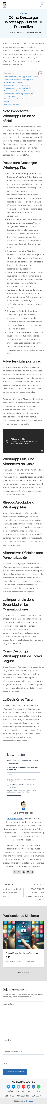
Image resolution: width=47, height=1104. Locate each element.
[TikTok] (18, 1087)
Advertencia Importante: (13, 82)
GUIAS (38, 1091)
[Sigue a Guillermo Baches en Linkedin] (28, 872)
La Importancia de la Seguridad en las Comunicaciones (18, 95)
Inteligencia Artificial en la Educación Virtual (12, 890)
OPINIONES (9, 1096)
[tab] (19, 972)
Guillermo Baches (15, 32)
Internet (23, 13)
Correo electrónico (13, 1051)
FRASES (30, 1091)
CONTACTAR (37, 1096)
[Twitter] (8, 1087)
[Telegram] (13, 1087)
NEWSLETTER (23, 1096)
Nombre (8, 1040)
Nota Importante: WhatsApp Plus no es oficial (21, 77)
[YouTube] (23, 1087)
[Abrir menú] (42, 5)
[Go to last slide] (6, 945)
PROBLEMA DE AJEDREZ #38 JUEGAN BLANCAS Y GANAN (35, 892)
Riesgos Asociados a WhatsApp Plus (17, 88)
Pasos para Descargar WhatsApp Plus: (18, 79)
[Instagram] (28, 1087)
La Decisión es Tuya (11, 104)
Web (6, 1063)
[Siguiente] (41, 945)
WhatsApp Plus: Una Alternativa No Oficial (19, 85)
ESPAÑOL (10, 1091)
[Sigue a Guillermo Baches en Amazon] (32, 872)
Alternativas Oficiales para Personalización (20, 91)
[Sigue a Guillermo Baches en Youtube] (23, 872)
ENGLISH (20, 1091)
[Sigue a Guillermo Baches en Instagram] (19, 872)
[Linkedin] (33, 1087)
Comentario (10, 1004)
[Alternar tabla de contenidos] (39, 73)
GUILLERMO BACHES (23, 1082)
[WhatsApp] (39, 1087)
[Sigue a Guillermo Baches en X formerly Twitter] (15, 872)
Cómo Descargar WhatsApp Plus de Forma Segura (20, 100)
